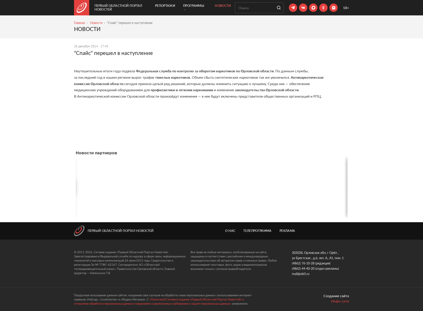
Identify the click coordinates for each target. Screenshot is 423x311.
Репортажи (165, 5)
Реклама (287, 231)
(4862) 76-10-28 (303, 263)
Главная (79, 23)
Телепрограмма (257, 231)
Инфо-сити (340, 301)
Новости (223, 5)
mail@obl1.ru (301, 274)
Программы (193, 5)
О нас (230, 231)
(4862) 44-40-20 (303, 268)
